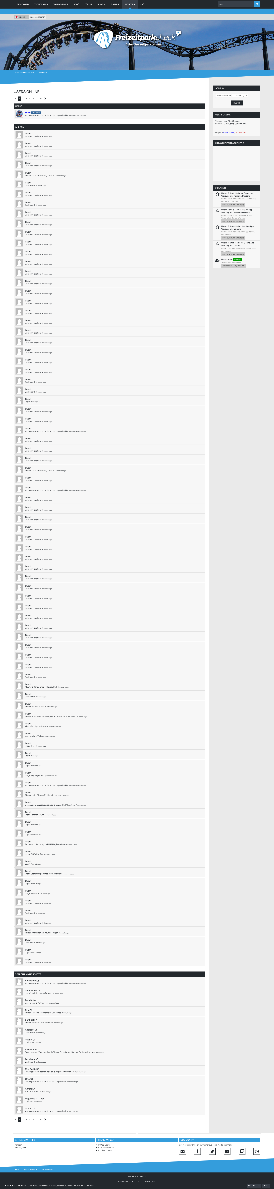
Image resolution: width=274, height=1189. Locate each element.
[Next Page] (45, 98)
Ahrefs (28, 1088)
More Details (254, 1185)
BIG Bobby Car (37, 854)
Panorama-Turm (38, 814)
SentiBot (29, 1019)
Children (35, 1091)
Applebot (29, 1029)
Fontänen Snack (39, 706)
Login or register (37, 17)
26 (41, 98)
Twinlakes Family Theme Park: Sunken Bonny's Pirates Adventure (67, 1052)
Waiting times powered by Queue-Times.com (137, 1181)
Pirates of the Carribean (42, 1022)
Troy (33, 746)
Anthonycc (43, 1003)
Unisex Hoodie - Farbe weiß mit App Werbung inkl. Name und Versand (236, 211)
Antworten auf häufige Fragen (45, 932)
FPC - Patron (226, 259)
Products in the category (45, 844)
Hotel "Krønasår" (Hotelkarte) (44, 795)
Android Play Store (106, 1147)
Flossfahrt (35, 893)
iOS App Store (104, 1145)
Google (28, 1039)
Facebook (30, 1059)
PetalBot (29, 1000)
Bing (27, 1010)
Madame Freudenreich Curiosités (46, 1012)
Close (266, 1185)
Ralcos (41, 736)
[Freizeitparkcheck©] (137, 39)
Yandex (29, 1108)
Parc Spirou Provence (40, 726)
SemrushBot (31, 990)
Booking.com (20, 1147)
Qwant (28, 1078)
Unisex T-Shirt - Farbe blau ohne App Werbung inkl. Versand (237, 227)
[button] (236, 4)
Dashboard (30, 185)
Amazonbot (31, 980)
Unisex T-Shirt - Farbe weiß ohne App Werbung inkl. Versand (237, 244)
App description (105, 1150)
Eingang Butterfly (38, 775)
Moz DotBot (31, 1069)
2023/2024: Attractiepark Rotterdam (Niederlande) (54, 716)
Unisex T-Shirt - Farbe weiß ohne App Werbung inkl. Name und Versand (237, 194)
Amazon (18, 1145)
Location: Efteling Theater (43, 175)
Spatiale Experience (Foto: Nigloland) (47, 873)
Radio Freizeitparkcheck (229, 143)
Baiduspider (31, 1049)
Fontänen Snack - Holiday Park (44, 687)
